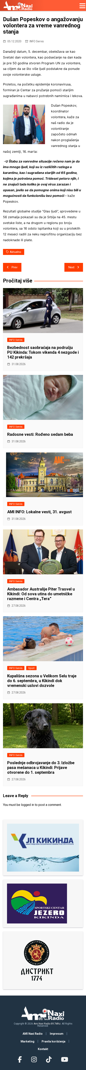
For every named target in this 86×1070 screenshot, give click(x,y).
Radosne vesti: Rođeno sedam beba (40, 434)
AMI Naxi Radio (33, 1033)
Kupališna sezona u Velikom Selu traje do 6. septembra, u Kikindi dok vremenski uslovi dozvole (41, 681)
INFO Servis (37, 41)
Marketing (27, 1041)
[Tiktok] (49, 1059)
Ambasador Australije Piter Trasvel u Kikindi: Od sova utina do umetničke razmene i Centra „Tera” (41, 594)
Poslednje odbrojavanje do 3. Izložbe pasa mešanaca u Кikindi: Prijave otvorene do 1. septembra (40, 767)
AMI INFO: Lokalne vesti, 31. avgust (39, 511)
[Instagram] (34, 1059)
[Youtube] (64, 1059)
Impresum (56, 1033)
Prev (14, 267)
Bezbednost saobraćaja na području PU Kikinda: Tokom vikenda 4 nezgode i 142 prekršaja (43, 352)
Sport (31, 668)
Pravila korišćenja (53, 1041)
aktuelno (15, 252)
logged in (27, 805)
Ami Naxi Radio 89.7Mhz (47, 1023)
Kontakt (43, 1049)
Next (71, 267)
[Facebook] (19, 1059)
